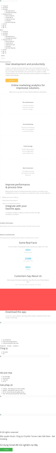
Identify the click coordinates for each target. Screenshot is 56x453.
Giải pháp (5, 9)
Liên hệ (4, 24)
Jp (5, 25)
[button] (28, 30)
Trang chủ (5, 6)
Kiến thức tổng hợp (10, 22)
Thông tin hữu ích (7, 14)
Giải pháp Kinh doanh (10, 12)
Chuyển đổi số (9, 17)
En (5, 27)
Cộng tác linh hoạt (10, 19)
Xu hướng (8, 20)
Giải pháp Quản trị (10, 11)
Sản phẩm (5, 7)
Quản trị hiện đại (9, 16)
